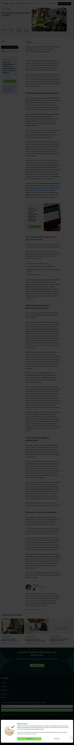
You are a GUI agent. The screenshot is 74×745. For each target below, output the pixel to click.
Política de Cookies (32, 734)
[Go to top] (71, 737)
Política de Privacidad (22, 734)
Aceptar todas (29, 738)
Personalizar (57, 738)
